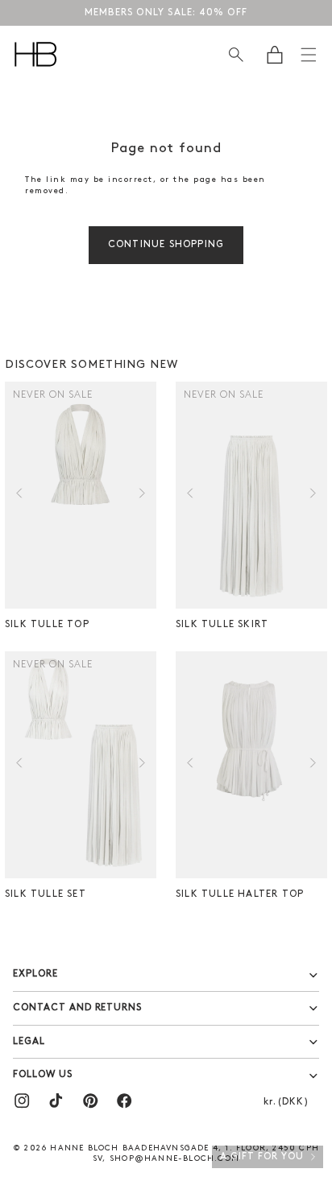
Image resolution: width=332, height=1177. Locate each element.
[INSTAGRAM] (22, 1100)
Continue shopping (166, 245)
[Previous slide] (19, 495)
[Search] (236, 54)
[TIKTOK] (55, 1100)
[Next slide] (142, 495)
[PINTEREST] (90, 1100)
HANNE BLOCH (84, 1148)
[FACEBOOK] (124, 1100)
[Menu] (309, 55)
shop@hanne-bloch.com (174, 1158)
